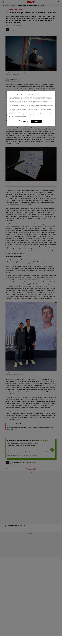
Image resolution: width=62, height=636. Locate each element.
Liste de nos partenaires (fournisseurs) (17, 116)
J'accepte (36, 121)
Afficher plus (24, 121)
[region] (31, 108)
